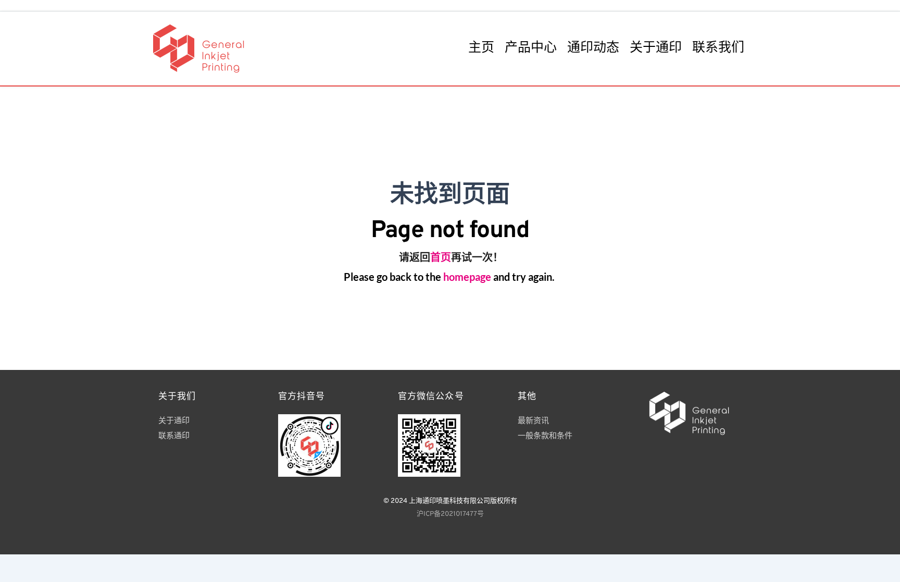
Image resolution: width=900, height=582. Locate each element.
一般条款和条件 (546, 436)
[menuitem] (481, 48)
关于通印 (174, 421)
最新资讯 (533, 421)
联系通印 (175, 436)
